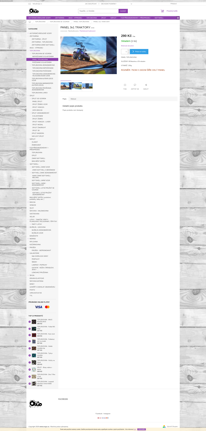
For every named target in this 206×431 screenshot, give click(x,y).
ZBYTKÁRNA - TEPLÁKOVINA (42, 42)
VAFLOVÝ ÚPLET (38, 136)
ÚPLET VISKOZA (38, 107)
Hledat (123, 11)
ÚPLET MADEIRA (38, 133)
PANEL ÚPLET (37, 101)
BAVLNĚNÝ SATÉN (38, 161)
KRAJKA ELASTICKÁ (37, 278)
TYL (31, 295)
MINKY (32, 284)
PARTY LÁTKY (37, 224)
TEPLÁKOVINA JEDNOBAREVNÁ (43, 65)
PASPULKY (35, 259)
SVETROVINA (34, 214)
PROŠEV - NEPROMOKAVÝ (41, 250)
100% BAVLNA (37, 110)
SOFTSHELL (34, 164)
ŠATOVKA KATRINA (36, 281)
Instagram (106, 413)
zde (135, 429)
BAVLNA (32, 202)
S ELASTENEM (37, 116)
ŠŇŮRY (34, 262)
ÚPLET (32, 95)
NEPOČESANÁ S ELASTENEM (43, 56)
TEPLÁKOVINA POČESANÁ (41, 71)
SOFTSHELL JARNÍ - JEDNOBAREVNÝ (39, 184)
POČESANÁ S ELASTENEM (41, 62)
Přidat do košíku (140, 51)
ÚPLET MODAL (37, 124)
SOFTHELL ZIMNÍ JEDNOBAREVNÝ (44, 173)
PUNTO (32, 290)
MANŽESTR (34, 236)
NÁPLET (32, 139)
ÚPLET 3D (36, 130)
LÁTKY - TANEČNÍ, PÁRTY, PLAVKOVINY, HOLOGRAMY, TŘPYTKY (43, 220)
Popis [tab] (64, 99)
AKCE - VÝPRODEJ (36, 48)
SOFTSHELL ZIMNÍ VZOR (41, 167)
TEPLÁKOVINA (35, 50)
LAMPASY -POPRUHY (39, 265)
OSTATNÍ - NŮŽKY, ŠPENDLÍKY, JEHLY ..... (43, 268)
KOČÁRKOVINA (35, 244)
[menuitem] (39, 18)
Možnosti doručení (127, 46)
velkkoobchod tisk (36, 293)
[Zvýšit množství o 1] (129, 50)
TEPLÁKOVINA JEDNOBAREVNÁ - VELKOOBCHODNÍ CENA (44, 75)
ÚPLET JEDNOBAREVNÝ (40, 113)
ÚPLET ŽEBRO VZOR (39, 104)
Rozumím (142, 429)
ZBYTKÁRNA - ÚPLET (39, 39)
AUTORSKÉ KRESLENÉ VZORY (41, 33)
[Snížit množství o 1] (129, 53)
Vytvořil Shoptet (172, 426)
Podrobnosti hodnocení (87, 31)
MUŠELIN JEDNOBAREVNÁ (41, 230)
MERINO (33, 239)
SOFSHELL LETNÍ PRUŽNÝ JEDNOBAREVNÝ (41, 193)
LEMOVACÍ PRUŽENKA (40, 272)
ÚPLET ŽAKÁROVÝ (39, 127)
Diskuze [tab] (73, 99)
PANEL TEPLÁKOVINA (40, 59)
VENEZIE (33, 205)
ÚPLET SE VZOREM (39, 98)
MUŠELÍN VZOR (37, 233)
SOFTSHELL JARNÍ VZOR (41, 180)
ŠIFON (32, 275)
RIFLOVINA (34, 241)
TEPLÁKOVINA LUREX (39, 93)
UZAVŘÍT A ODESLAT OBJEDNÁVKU (42, 287)
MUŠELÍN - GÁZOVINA (38, 227)
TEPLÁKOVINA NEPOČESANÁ (42, 68)
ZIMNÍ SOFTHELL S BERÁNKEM (43, 170)
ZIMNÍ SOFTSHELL (38, 158)
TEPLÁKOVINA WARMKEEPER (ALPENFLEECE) (42, 84)
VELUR (32, 217)
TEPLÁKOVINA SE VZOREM (41, 53)
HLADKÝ (35, 142)
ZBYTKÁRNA (34, 36)
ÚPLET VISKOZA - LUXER (41, 122)
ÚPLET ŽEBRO (37, 119)
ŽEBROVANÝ (36, 145)
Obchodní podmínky (108, 4)
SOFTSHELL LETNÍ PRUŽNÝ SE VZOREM (43, 189)
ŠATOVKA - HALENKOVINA (39, 211)
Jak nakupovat (91, 4)
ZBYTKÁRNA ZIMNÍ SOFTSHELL (43, 45)
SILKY (32, 208)
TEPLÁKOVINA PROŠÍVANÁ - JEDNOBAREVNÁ (42, 89)
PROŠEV (33, 247)
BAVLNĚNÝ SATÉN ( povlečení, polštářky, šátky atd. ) (40, 198)
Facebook (99, 413)
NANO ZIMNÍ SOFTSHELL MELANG (41, 176)
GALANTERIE (34, 253)
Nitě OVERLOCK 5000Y (40, 256)
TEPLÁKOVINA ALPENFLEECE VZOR (42, 79)
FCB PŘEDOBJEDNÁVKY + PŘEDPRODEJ (39, 148)
